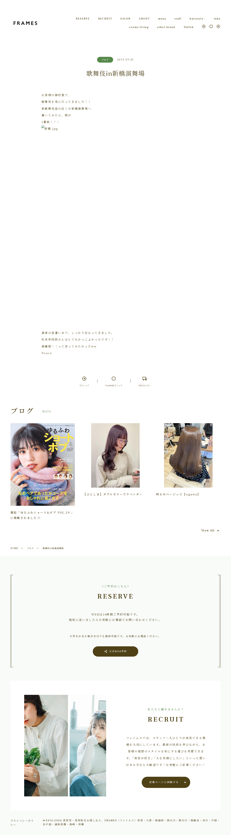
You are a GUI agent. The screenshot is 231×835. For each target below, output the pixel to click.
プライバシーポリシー (22, 822)
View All (208, 530)
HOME (14, 548)
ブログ (30, 548)
